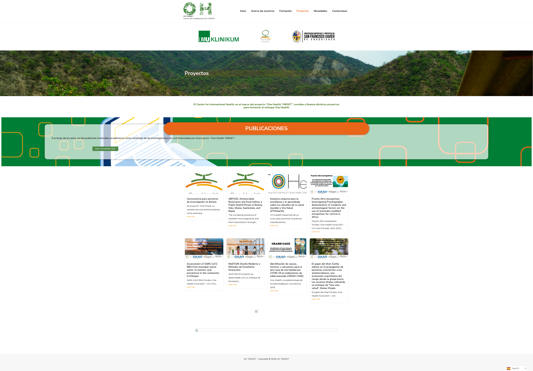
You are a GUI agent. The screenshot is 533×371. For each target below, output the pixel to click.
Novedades (320, 11)
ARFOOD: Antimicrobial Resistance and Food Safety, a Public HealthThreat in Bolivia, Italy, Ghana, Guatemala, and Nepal (245, 205)
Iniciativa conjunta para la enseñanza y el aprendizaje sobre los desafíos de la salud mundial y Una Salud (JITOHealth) (287, 205)
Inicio (243, 11)
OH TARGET (188, 16)
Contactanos (339, 11)
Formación (285, 11)
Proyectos (303, 11)
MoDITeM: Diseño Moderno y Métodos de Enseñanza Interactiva (244, 267)
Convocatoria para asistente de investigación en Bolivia (202, 200)
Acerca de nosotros (262, 11)
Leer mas (191, 216)
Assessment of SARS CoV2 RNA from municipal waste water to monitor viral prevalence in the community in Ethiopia (203, 270)
